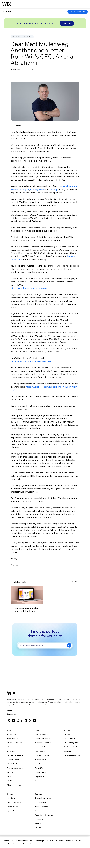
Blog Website (40, 751)
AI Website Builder (14, 738)
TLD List (10, 772)
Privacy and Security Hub (73, 738)
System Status (12, 811)
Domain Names (13, 760)
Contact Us (11, 714)
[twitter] (30, 720)
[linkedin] (34, 720)
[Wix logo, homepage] (6, 4)
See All (74, 581)
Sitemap (38, 823)
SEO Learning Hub (71, 743)
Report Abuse (12, 806)
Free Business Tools (42, 764)
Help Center (11, 798)
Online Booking (41, 772)
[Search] (69, 645)
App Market (68, 751)
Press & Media (40, 802)
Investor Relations (42, 806)
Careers (38, 828)
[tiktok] (22, 720)
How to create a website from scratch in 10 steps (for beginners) (26, 609)
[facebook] (9, 720)
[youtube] (13, 720)
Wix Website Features (72, 747)
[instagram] (18, 720)
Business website (41, 734)
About (9, 710)
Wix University (40, 781)
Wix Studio (11, 781)
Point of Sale (39, 768)
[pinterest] (26, 720)
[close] (87, 840)
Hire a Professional (14, 802)
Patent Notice (40, 819)
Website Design (13, 747)
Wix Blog (67, 734)
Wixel (9, 776)
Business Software (42, 755)
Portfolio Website (41, 747)
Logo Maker (39, 776)
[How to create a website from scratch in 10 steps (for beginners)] (27, 595)
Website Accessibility (72, 755)
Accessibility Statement (44, 815)
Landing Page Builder (15, 755)
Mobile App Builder (14, 785)
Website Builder (13, 734)
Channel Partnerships (43, 798)
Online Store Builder (42, 738)
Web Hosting (12, 751)
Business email (40, 760)
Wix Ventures (40, 811)
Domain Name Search (15, 768)
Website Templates (14, 743)
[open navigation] (86, 4)
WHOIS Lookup (13, 764)
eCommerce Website (43, 743)
